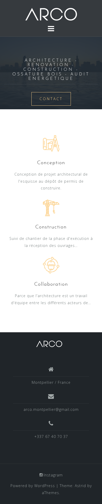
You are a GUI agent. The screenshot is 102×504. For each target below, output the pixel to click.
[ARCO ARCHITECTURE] (49, 343)
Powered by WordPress (32, 485)
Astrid (80, 485)
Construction (51, 227)
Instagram (53, 475)
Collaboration (51, 284)
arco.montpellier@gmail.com (51, 409)
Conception (51, 162)
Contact (51, 98)
